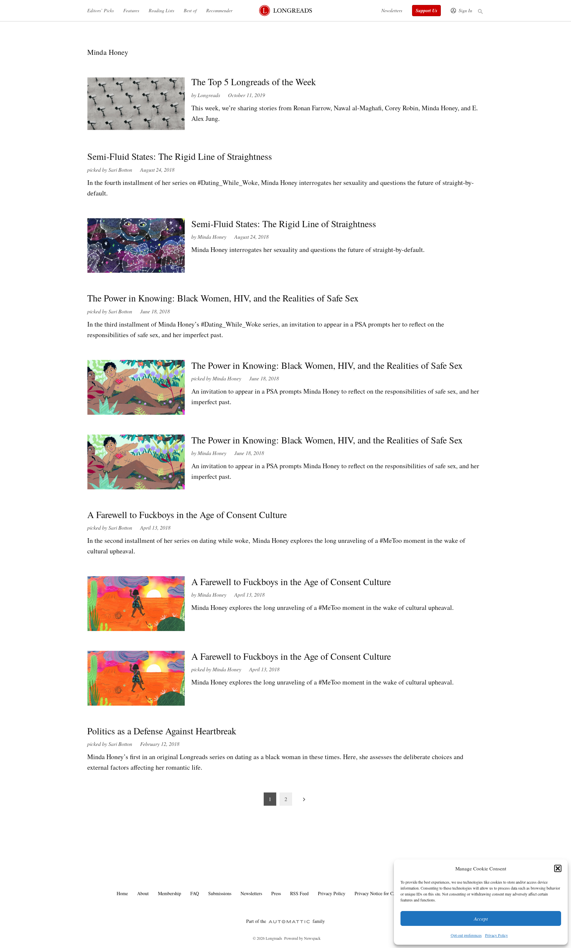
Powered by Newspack (302, 938)
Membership (169, 893)
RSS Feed (299, 893)
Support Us (426, 10)
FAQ (194, 893)
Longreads (209, 94)
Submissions (219, 893)
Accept (481, 918)
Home (122, 893)
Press (276, 893)
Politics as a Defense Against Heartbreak (161, 730)
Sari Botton (120, 169)
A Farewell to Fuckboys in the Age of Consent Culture (187, 514)
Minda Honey (212, 236)
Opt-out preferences (466, 935)
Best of (190, 10)
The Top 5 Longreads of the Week (253, 81)
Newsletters (391, 10)
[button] (557, 868)
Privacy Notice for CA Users (381, 893)
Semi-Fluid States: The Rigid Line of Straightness (179, 156)
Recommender (219, 10)
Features (131, 10)
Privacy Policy (496, 935)
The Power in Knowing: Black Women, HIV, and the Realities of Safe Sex (223, 298)
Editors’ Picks (100, 10)
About (143, 893)
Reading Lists (161, 10)
